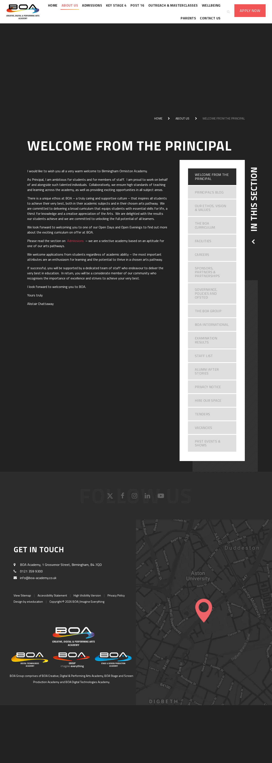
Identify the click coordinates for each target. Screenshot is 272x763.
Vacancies (203, 427)
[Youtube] (161, 497)
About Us (183, 118)
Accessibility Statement (52, 595)
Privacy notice (208, 386)
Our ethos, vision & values (210, 207)
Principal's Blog (209, 192)
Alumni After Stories (207, 371)
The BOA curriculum (205, 225)
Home (158, 118)
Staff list (204, 355)
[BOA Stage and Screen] (113, 659)
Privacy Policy (116, 595)
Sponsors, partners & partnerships (207, 272)
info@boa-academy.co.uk (38, 577)
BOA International (212, 324)
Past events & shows (207, 443)
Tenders (202, 414)
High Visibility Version (87, 595)
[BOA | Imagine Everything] (25, 11)
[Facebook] (123, 497)
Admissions (76, 240)
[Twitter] (111, 497)
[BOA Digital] (29, 659)
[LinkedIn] (148, 497)
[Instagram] (135, 497)
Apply (250, 10)
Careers (202, 254)
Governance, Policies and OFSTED (206, 293)
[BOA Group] (71, 660)
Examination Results (206, 340)
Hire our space (208, 400)
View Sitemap (22, 595)
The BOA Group (208, 310)
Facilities (203, 240)
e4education (35, 601)
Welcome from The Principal (224, 118)
